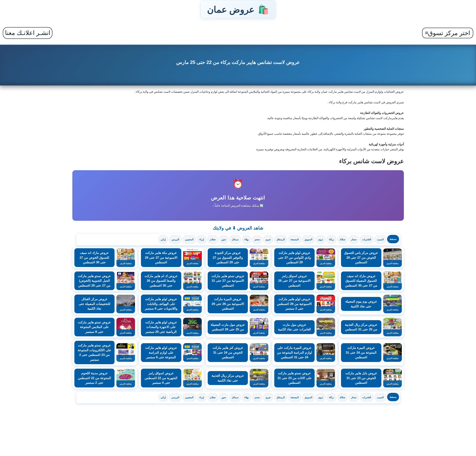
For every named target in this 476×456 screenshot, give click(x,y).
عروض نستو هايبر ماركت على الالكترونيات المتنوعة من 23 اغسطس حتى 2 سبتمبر (94, 352)
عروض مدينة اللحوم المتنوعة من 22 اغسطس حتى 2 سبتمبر (94, 377)
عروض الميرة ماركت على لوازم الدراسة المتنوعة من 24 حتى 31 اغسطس (294, 352)
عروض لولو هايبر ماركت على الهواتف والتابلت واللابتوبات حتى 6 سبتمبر (161, 303)
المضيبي (189, 239)
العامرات (366, 239)
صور (223, 239)
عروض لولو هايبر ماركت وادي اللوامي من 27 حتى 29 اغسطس (294, 257)
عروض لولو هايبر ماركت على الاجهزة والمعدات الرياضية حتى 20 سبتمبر (161, 327)
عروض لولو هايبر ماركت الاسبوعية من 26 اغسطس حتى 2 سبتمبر (294, 303)
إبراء (201, 239)
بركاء (331, 239)
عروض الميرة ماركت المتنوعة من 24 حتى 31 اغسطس (361, 352)
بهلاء (246, 239)
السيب (380, 239)
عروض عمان (238, 9)
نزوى (320, 239)
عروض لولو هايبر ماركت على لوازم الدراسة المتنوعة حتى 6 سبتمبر (161, 352)
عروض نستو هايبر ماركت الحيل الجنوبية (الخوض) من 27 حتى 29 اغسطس (94, 280)
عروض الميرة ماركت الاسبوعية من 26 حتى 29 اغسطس (228, 303)
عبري (268, 239)
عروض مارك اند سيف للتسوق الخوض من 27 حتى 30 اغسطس (94, 257)
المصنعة (295, 239)
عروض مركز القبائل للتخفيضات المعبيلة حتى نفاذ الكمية (94, 303)
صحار (353, 239)
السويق (308, 239)
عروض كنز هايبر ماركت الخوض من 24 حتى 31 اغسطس (228, 352)
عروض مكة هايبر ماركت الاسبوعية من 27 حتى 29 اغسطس (161, 257)
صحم (257, 239)
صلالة (342, 239)
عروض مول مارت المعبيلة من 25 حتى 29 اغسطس (228, 327)
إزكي (163, 239)
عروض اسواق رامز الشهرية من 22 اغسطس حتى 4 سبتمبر (161, 377)
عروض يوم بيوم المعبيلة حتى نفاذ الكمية (361, 304)
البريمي (175, 239)
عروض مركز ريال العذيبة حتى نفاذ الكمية (228, 378)
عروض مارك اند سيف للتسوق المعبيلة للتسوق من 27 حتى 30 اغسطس (361, 280)
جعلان (213, 239)
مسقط (393, 239)
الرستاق (281, 239)
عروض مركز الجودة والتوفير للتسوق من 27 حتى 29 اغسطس (228, 257)
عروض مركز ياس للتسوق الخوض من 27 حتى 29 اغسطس (361, 257)
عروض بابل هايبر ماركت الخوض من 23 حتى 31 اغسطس (361, 377)
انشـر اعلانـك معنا (27, 32)
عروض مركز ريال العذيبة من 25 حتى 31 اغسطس (361, 327)
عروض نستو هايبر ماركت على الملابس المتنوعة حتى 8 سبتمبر (94, 327)
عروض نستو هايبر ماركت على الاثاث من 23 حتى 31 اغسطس (294, 377)
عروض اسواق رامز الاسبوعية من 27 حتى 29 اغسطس (294, 280)
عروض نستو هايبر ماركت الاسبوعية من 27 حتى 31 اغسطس (227, 280)
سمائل (235, 239)
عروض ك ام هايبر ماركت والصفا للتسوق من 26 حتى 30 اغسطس (161, 280)
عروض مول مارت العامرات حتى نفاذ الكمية (294, 327)
